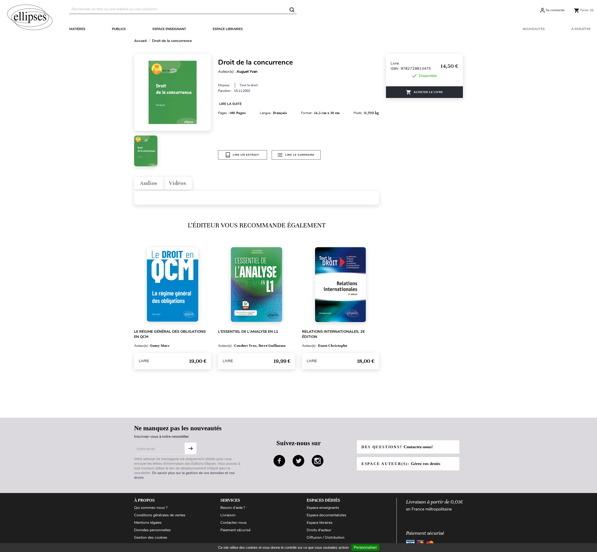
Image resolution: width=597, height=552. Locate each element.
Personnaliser (365, 547)
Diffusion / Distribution (325, 537)
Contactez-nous (233, 522)
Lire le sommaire (299, 155)
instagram (317, 461)
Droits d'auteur (319, 530)
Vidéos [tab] (177, 183)
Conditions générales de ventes (159, 515)
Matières (77, 29)
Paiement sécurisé (235, 530)
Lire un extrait (246, 155)
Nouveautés (534, 29)
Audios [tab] (148, 183)
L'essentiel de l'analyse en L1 (248, 331)
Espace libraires (228, 29)
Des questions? (397, 446)
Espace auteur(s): (400, 463)
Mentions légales (148, 522)
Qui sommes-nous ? (150, 507)
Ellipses (223, 85)
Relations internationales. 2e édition (333, 334)
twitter (298, 461)
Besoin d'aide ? (232, 507)
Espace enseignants (323, 507)
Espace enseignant (169, 29)
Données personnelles (152, 530)
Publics (119, 29)
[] (292, 10)
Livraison (228, 515)
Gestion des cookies (150, 537)
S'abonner (190, 448)
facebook (279, 461)
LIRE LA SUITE (230, 104)
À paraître (581, 29)
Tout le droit (248, 85)
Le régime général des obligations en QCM (170, 334)
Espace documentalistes (326, 515)
